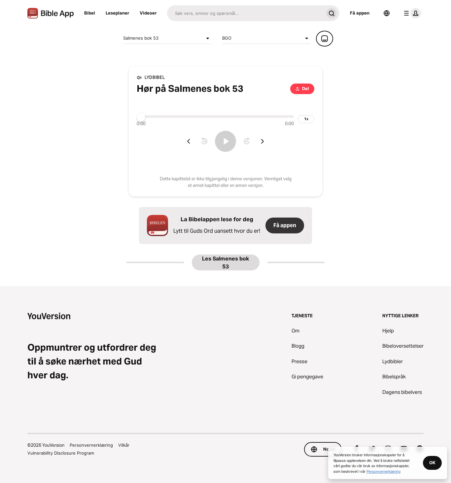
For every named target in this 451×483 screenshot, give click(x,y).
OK (432, 462)
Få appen (359, 13)
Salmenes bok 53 (140, 38)
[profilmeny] (411, 13)
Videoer (148, 13)
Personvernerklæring (91, 445)
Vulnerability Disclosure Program (60, 453)
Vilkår (123, 445)
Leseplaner (117, 13)
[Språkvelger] (386, 13)
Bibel (89, 13)
